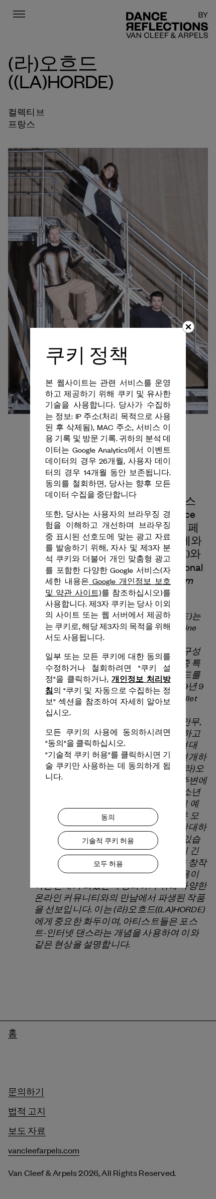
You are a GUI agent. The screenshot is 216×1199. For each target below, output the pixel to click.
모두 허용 (108, 864)
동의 (108, 817)
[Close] (188, 327)
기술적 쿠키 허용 (108, 841)
